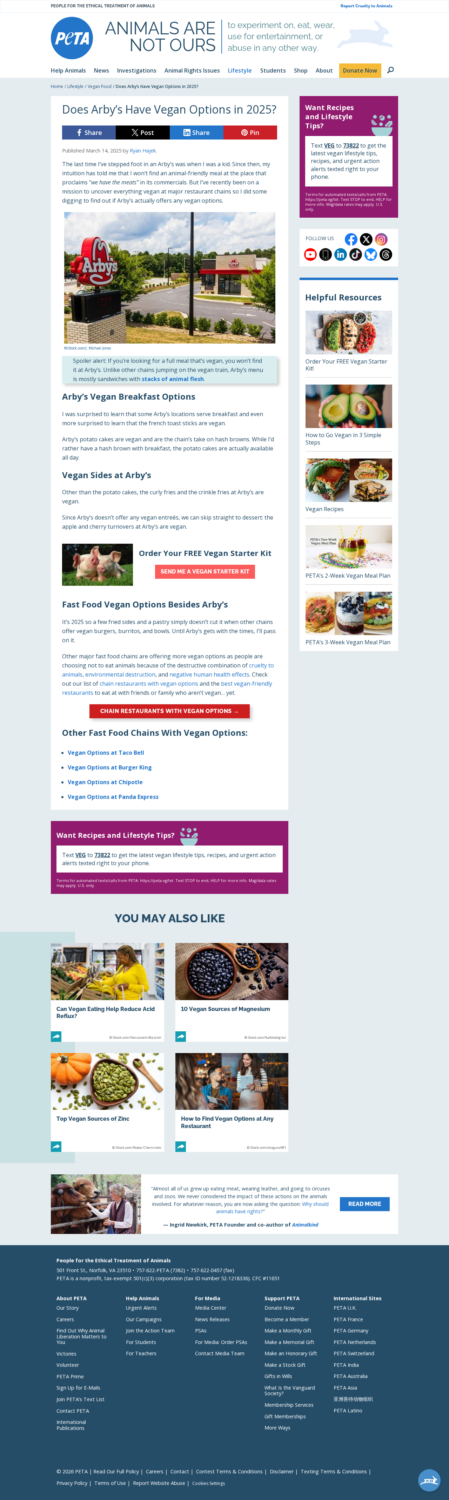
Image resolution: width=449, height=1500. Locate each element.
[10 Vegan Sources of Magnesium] (232, 992)
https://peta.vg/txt (156, 880)
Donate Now (279, 1307)
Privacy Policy (71, 1483)
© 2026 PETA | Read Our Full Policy (97, 1471)
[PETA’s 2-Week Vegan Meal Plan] (349, 554)
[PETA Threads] (386, 254)
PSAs (201, 1330)
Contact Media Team (219, 1353)
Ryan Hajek (143, 150)
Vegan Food (100, 86)
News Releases (212, 1319)
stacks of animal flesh (173, 379)
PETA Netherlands (355, 1342)
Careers (65, 1319)
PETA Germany (351, 1330)
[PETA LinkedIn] (340, 254)
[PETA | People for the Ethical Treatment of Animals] (72, 38)
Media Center (210, 1307)
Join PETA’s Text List (80, 1399)
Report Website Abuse (159, 1483)
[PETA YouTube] (310, 254)
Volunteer (67, 1365)
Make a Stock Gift (285, 1365)
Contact (179, 1471)
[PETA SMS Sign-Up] (325, 254)
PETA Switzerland (354, 1353)
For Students (141, 1342)
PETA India (346, 1365)
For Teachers (141, 1353)
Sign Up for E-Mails (78, 1387)
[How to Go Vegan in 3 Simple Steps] (349, 418)
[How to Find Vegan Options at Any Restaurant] (232, 1102)
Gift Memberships (285, 1416)
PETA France (348, 1319)
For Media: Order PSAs (221, 1342)
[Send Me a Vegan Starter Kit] (169, 564)
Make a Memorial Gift (289, 1342)
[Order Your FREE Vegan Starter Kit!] (349, 344)
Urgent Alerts (141, 1307)
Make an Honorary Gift (290, 1353)
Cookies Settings (208, 1483)
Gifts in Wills (278, 1376)
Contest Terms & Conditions (229, 1471)
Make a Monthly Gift (287, 1330)
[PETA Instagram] (381, 239)
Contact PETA (72, 1410)
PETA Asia (345, 1387)
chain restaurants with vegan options (149, 683)
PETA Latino (348, 1410)
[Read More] (224, 1204)
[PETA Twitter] (366, 239)
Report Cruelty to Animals (367, 6)
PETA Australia (351, 1376)
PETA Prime (70, 1376)
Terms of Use (110, 1483)
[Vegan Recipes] (349, 488)
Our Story (67, 1307)
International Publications (71, 1425)
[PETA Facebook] (351, 239)
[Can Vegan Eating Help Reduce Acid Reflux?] (107, 992)
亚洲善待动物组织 (353, 1399)
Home (57, 86)
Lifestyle (75, 86)
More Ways (277, 1427)
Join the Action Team (150, 1330)
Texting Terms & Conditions (334, 1471)
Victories (66, 1353)
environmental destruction (120, 674)
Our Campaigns (144, 1319)
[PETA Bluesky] (370, 254)
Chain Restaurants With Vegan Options (169, 711)
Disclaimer (282, 1471)
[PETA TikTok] (355, 254)
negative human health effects (209, 674)
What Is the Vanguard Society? (289, 1390)
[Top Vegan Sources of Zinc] (107, 1102)
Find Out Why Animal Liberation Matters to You (81, 1336)
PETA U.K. (345, 1307)
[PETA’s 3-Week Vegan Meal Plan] (349, 621)
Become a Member (286, 1319)
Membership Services (289, 1404)
